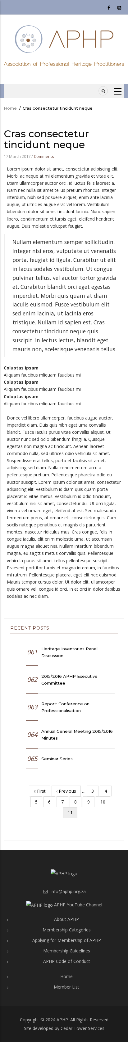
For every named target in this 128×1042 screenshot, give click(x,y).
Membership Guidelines (66, 951)
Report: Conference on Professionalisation (65, 707)
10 (105, 802)
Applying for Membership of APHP (66, 940)
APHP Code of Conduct (66, 961)
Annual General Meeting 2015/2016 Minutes (77, 734)
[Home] (64, 46)
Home (10, 108)
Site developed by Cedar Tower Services (64, 1028)
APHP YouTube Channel (77, 905)
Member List (66, 987)
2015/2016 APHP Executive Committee (69, 680)
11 (72, 814)
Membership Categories (67, 930)
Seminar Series (57, 758)
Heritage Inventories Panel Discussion (69, 652)
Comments (44, 156)
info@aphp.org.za (67, 891)
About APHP (66, 919)
